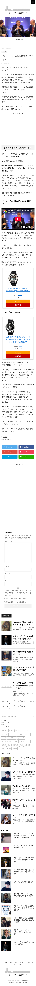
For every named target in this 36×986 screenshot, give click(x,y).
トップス (27, 734)
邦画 (16, 962)
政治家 (4, 745)
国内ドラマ (5, 722)
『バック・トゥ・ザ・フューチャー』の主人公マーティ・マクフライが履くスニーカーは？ (24, 835)
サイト (6, 581)
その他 (5, 437)
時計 (4, 439)
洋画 (2, 724)
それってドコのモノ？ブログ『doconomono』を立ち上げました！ (23, 685)
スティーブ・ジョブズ (15, 734)
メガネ (15, 741)
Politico (4, 233)
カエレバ (20, 295)
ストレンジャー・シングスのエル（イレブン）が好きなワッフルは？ (24, 860)
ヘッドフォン (12, 738)
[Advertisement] (18, 43)
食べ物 (15, 748)
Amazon (18, 302)
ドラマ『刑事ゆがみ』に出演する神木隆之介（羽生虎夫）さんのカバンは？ (24, 920)
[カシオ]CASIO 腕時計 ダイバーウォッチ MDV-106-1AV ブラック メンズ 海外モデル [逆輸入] (18, 339)
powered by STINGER (21, 982)
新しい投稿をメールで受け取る (16, 602)
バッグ (4, 738)
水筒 (3, 748)
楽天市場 (18, 305)
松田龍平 (27, 745)
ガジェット (18, 730)
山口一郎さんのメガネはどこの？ (23, 772)
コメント (8, 541)
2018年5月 (5, 362)
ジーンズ (4, 734)
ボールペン (21, 738)
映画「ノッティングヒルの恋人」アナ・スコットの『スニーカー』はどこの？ (24, 908)
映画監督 (15, 745)
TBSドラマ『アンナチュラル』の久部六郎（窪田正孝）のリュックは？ (24, 872)
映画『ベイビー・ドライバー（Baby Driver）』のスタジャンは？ (24, 932)
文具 (9, 745)
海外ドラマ (5, 726)
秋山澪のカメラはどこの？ (21, 786)
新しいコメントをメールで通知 (16, 598)
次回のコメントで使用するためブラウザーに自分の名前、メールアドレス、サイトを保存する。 (17, 593)
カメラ (11, 730)
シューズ (26, 730)
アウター (4, 730)
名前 (6, 566)
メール (7, 574)
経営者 (9, 439)
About (5, 962)
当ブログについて (24, 741)
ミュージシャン (6, 741)
